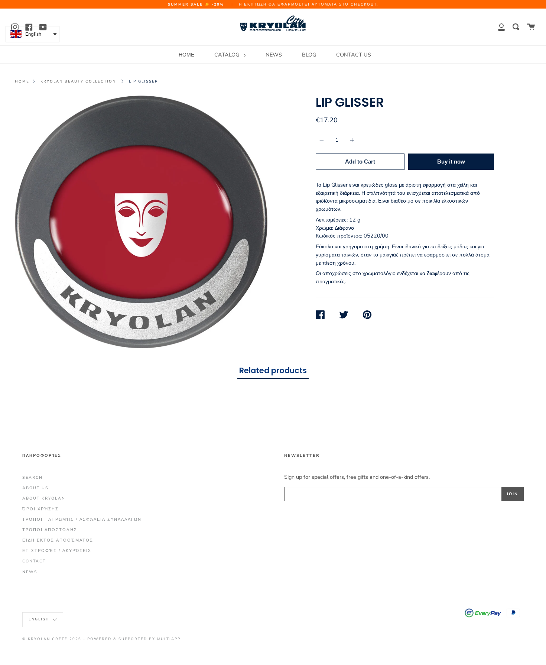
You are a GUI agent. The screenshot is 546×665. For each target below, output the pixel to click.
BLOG (309, 54)
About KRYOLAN (43, 498)
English (40, 619)
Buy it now (451, 161)
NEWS (274, 54)
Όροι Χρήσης (40, 509)
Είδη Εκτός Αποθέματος (57, 540)
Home (22, 81)
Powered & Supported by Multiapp (134, 638)
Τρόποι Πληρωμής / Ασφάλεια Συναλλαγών (82, 519)
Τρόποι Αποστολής (49, 530)
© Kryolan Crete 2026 (51, 638)
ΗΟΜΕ (186, 54)
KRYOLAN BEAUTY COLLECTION (78, 81)
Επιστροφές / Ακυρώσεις (56, 550)
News (30, 572)
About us (35, 488)
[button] (32, 34)
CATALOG (227, 54)
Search (32, 477)
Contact (34, 561)
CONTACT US (353, 54)
